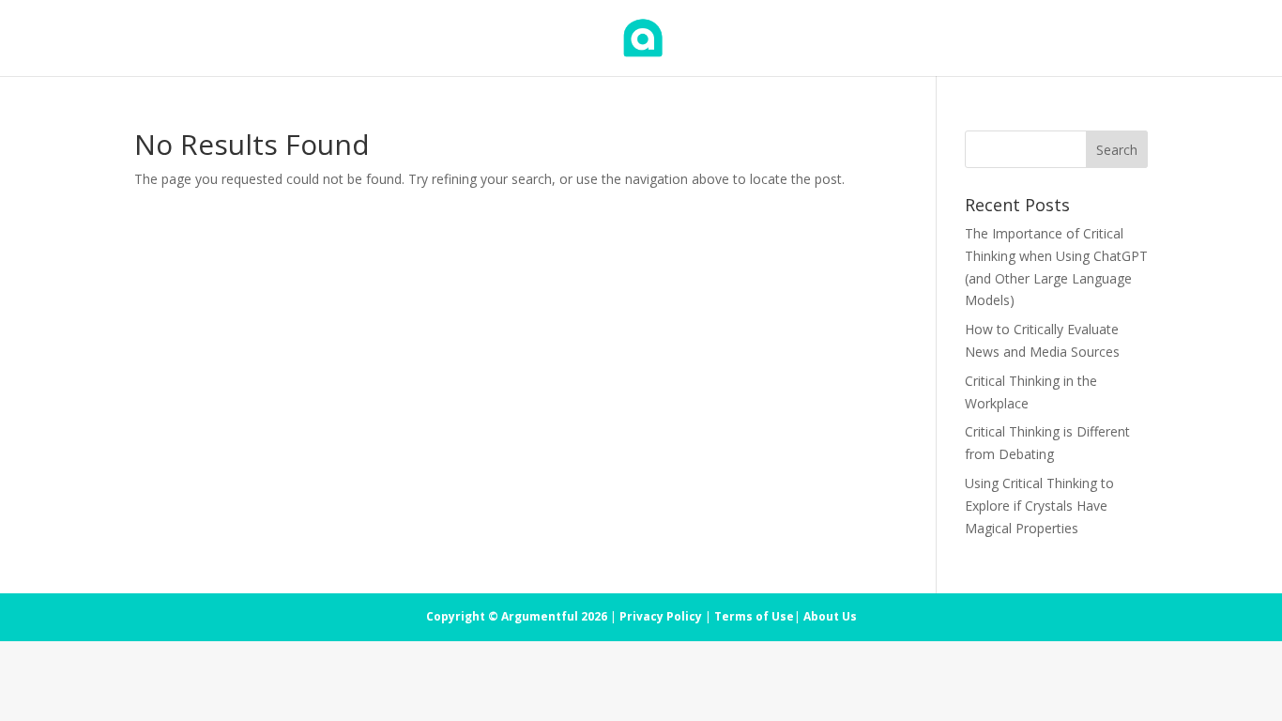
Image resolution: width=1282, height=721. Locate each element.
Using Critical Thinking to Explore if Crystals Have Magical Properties (1039, 505)
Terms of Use (754, 616)
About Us (830, 616)
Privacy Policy (660, 616)
